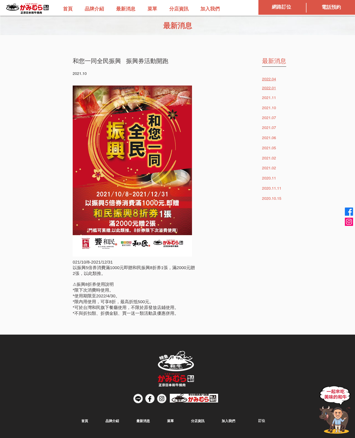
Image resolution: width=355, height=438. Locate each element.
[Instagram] (349, 222)
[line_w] (138, 398)
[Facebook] (349, 212)
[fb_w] (150, 398)
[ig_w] (161, 398)
